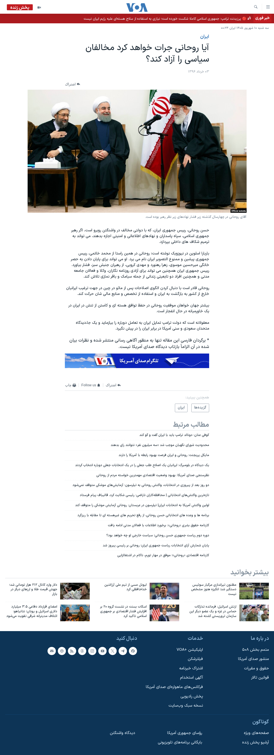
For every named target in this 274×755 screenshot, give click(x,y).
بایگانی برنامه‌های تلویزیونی (180, 742)
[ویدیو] (39, 7)
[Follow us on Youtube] (102, 651)
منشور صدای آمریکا (253, 659)
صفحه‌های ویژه (256, 733)
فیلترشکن (195, 659)
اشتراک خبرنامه (191, 668)
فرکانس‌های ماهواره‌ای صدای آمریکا (174, 687)
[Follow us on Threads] (82, 651)
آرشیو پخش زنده (255, 742)
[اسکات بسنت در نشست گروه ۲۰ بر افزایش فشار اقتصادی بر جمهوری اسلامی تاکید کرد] (164, 613)
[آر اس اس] (72, 651)
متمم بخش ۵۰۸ (255, 650)
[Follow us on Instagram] (92, 651)
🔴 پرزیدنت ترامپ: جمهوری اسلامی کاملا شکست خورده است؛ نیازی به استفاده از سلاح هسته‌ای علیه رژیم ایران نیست (165, 18)
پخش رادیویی (191, 696)
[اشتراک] (52, 651)
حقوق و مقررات (256, 668)
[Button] (72, 84)
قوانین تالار (260, 678)
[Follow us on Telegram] (123, 651)
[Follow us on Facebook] (133, 651)
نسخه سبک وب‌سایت (185, 706)
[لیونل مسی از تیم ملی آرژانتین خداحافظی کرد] (164, 591)
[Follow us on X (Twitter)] (113, 651)
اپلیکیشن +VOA (190, 650)
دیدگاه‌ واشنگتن (122, 733)
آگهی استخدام (191, 678)
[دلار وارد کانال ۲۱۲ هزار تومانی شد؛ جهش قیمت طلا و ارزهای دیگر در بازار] (75, 591)
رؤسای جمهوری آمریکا (184, 733)
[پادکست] (62, 651)
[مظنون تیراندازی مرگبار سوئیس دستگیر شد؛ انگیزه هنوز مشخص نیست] (254, 591)
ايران (204, 36)
